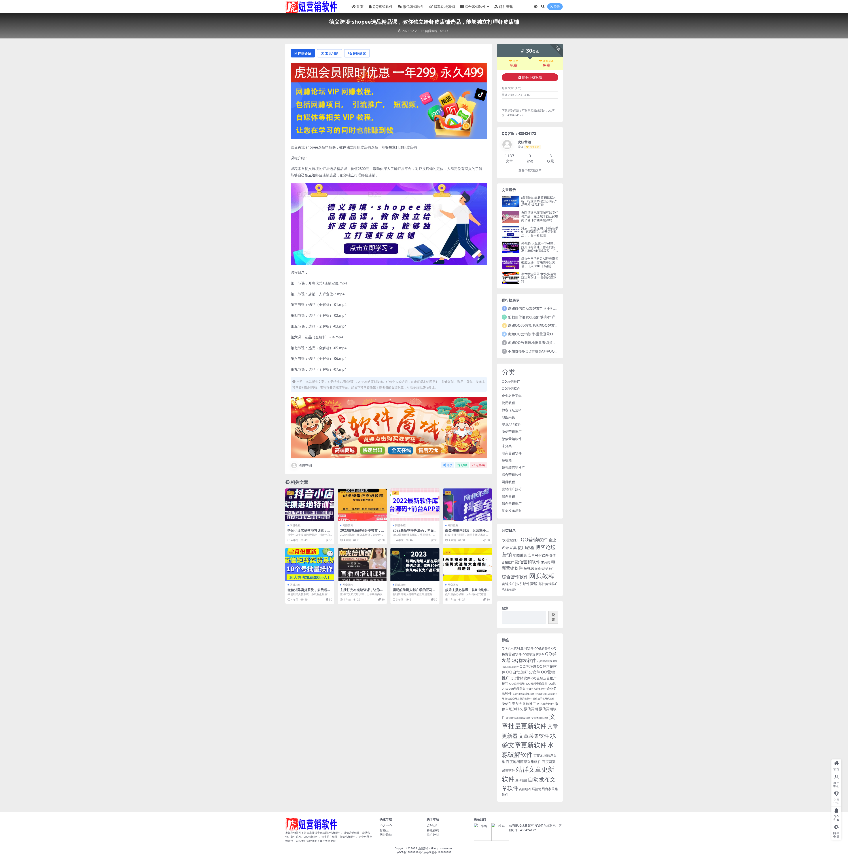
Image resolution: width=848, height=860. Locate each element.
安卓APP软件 (511, 424)
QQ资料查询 (517, 684)
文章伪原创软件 (539, 717)
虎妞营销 (305, 465)
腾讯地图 (521, 780)
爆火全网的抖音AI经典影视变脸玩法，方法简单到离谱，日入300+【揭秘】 (539, 262)
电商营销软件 (512, 453)
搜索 (505, 608)
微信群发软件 (545, 704)
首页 (359, 6)
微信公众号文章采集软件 (518, 698)
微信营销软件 (413, 6)
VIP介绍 (432, 825)
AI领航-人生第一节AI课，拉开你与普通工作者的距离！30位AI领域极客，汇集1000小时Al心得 (538, 248)
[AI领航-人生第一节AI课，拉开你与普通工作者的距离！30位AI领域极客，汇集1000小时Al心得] (510, 247)
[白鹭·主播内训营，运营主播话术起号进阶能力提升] (467, 504)
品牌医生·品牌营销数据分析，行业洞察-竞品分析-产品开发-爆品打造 (539, 201)
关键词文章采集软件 (523, 693)
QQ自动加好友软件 (523, 672)
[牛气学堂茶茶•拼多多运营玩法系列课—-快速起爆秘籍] (510, 278)
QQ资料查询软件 (537, 684)
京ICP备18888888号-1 (410, 852)
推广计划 (433, 835)
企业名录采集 (512, 395)
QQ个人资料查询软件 (518, 648)
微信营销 (531, 708)
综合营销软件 (475, 6)
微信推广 (529, 703)
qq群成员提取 (544, 661)
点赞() (480, 465)
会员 (515, 61)
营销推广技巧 (512, 489)
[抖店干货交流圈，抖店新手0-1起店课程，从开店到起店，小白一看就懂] (510, 232)
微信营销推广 (512, 431)
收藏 (464, 465)
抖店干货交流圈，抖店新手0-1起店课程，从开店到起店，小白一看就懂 (539, 232)
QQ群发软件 (523, 660)
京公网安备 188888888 (437, 852)
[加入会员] (389, 72)
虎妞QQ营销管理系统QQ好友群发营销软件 (542, 325)
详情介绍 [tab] (304, 53)
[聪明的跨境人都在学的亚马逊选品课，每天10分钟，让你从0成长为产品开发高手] (414, 564)
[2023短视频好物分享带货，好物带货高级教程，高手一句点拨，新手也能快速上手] (362, 504)
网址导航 (386, 835)
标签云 (384, 830)
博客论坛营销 (444, 6)
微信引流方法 (512, 703)
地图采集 (508, 417)
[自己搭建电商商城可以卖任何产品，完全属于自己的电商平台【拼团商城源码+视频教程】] (510, 217)
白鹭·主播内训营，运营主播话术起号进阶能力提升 (467, 532)
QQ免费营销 (542, 648)
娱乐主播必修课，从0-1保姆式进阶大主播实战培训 (466, 591)
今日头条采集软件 (536, 688)
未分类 (507, 446)
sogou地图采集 (515, 688)
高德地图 (525, 789)
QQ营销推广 (511, 381)
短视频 (507, 460)
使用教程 (508, 402)
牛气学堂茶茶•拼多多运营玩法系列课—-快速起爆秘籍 (538, 278)
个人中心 (386, 825)
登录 (557, 6)
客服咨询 (433, 830)
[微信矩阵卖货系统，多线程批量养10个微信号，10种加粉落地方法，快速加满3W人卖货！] (309, 564)
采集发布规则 (512, 510)
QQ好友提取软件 (533, 654)
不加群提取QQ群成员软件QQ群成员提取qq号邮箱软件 (551, 351)
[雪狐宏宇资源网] (389, 427)
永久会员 (548, 61)
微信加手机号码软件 (544, 698)
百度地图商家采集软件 (523, 761)
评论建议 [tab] (359, 53)
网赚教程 (431, 31)
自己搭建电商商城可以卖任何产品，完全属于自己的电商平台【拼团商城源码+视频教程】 (539, 218)
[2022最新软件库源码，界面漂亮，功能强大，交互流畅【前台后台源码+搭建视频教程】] (414, 504)
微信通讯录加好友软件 (518, 717)
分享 (449, 465)
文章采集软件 (534, 735)
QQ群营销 (528, 666)
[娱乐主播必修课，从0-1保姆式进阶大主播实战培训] (467, 564)
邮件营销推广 (512, 503)
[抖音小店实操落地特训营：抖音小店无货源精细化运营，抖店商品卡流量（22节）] (309, 504)
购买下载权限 (532, 77)
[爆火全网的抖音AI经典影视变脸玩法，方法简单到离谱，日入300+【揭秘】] (510, 263)
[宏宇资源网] (389, 110)
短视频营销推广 (513, 467)
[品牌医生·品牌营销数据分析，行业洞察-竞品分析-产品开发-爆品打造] (510, 201)
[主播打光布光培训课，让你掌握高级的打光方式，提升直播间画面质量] (362, 564)
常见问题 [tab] (331, 53)
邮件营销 (506, 6)
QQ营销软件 (383, 6)
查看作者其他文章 (530, 170)
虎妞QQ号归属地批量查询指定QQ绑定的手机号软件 (549, 342)
